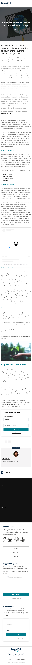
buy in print (16, 594)
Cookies (23, 662)
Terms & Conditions (14, 662)
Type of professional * (8, 416)
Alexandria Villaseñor (9, 178)
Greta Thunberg (7, 174)
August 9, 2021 (6, 114)
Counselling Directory (12, 404)
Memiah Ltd (22, 659)
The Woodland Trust (16, 292)
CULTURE (16, 19)
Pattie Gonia (6, 180)
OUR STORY (16, 545)
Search (16, 429)
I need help (16, 552)
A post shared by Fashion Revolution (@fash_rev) (16, 264)
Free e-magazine (16, 598)
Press (16, 556)
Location (5, 422)
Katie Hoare (12, 28)
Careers (16, 548)
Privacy (8, 662)
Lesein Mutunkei (7, 176)
